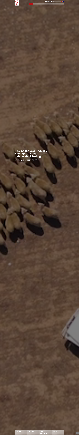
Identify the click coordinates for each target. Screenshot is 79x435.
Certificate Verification (48, 1)
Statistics (48, 3)
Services (39, 3)
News (58, 3)
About (35, 3)
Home (31, 3)
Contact (62, 3)
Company (53, 3)
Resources (44, 3)
